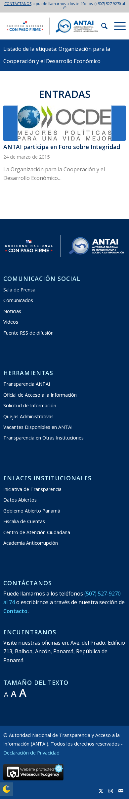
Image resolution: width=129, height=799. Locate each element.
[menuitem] (101, 26)
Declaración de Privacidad (31, 753)
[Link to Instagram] (111, 791)
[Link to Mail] (121, 791)
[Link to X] (101, 791)
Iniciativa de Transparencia (32, 489)
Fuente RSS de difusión (28, 333)
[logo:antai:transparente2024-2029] (52, 26)
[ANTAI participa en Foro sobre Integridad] (64, 123)
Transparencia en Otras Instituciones (43, 438)
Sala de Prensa (19, 289)
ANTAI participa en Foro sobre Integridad (61, 147)
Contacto (15, 611)
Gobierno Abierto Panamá (31, 511)
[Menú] (117, 26)
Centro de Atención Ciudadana (36, 532)
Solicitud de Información (29, 405)
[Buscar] (101, 26)
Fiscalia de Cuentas (24, 521)
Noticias (12, 311)
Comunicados (18, 300)
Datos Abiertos (20, 500)
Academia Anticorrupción (30, 543)
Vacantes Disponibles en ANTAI (37, 427)
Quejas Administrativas (28, 416)
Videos (10, 322)
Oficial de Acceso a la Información (40, 395)
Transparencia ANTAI (26, 384)
